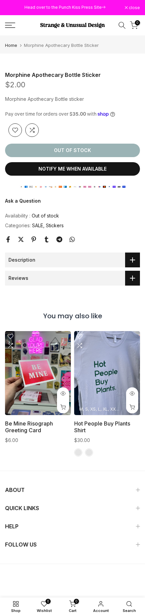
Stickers (55, 225)
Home (11, 45)
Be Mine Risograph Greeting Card (29, 427)
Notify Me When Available (72, 169)
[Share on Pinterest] (34, 239)
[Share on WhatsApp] (72, 239)
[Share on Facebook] (8, 239)
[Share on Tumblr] (47, 239)
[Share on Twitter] (21, 239)
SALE (37, 225)
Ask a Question (23, 201)
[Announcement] (64, 7)
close (134, 8)
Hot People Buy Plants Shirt (102, 427)
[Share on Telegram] (59, 239)
